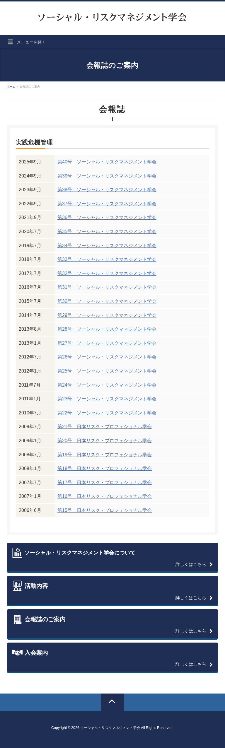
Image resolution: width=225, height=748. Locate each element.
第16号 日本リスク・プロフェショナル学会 (104, 496)
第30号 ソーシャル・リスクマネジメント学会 (106, 301)
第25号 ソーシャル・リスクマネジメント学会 (106, 370)
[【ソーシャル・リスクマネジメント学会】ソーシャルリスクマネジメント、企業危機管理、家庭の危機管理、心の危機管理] (112, 16)
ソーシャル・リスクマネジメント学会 (110, 728)
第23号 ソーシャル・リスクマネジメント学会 (106, 398)
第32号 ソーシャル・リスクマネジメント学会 (106, 273)
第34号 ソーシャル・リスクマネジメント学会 (106, 245)
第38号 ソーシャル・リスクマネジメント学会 (106, 189)
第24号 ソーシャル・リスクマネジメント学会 (106, 384)
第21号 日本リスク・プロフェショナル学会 (104, 426)
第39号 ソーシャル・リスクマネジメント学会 (106, 175)
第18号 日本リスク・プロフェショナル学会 (104, 468)
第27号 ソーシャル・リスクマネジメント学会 (106, 343)
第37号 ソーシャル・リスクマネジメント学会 (106, 203)
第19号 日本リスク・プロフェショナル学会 (104, 454)
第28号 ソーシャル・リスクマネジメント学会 (106, 329)
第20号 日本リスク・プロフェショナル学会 (104, 440)
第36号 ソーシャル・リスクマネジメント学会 (106, 217)
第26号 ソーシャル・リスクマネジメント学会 (106, 356)
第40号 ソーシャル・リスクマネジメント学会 (106, 161)
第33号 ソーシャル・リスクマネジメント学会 (106, 259)
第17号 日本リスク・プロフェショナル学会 (104, 482)
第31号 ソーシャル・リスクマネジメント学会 (106, 287)
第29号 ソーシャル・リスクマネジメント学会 (106, 315)
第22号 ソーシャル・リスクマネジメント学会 (106, 412)
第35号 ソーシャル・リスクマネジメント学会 (106, 231)
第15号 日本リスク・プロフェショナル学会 (104, 510)
